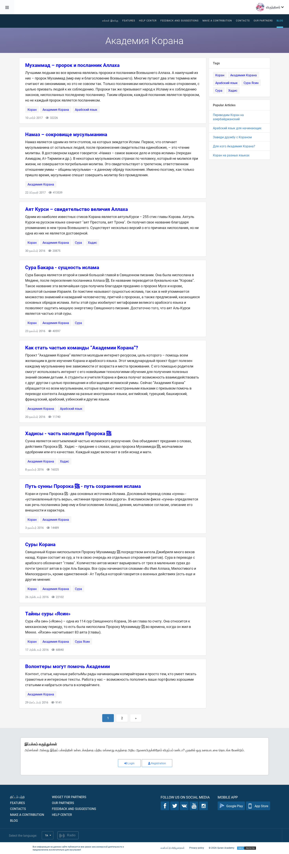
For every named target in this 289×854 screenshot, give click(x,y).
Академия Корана (55, 109)
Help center (62, 814)
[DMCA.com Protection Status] (246, 848)
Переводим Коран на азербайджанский (228, 117)
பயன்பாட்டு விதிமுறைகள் (172, 847)
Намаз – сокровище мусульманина (66, 134)
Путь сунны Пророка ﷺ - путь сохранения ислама (83, 486)
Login (131, 763)
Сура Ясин (82, 641)
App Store (261, 806)
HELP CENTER (147, 20)
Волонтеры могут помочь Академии (67, 666)
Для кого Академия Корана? (234, 146)
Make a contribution (217, 20)
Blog (280, 20)
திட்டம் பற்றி (17, 797)
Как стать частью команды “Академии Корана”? (81, 347)
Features (128, 20)
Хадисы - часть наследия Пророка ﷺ (68, 433)
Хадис (92, 242)
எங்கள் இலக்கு (110, 20)
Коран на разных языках (231, 155)
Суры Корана (40, 544)
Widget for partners (69, 797)
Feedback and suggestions (179, 20)
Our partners (263, 20)
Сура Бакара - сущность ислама (62, 267)
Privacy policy (196, 847)
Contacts (243, 20)
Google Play (234, 806)
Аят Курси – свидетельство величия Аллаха (76, 209)
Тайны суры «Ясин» (47, 613)
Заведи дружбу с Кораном (232, 137)
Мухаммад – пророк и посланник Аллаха (72, 65)
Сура (78, 242)
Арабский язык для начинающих (237, 128)
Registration (158, 763)
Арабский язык (86, 109)
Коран (32, 109)
